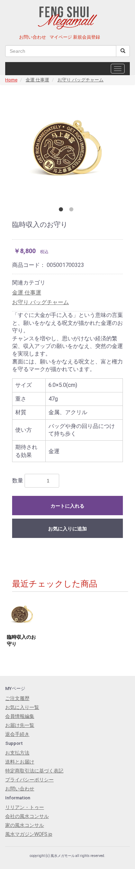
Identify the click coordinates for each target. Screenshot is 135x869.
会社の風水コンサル (27, 816)
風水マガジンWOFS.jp (28, 834)
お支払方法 (17, 753)
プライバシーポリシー (29, 779)
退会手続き (17, 734)
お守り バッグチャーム (80, 79)
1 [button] (62, 210)
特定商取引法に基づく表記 (34, 770)
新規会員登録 (86, 37)
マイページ (61, 37)
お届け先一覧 (19, 725)
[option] (67, 147)
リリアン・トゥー (24, 807)
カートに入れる (67, 506)
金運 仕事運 (37, 79)
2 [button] (72, 210)
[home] (68, 16)
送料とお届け (19, 762)
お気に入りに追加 (67, 528)
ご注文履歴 (17, 698)
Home (11, 79)
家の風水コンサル (24, 825)
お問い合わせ (32, 37)
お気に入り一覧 (22, 707)
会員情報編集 (19, 716)
